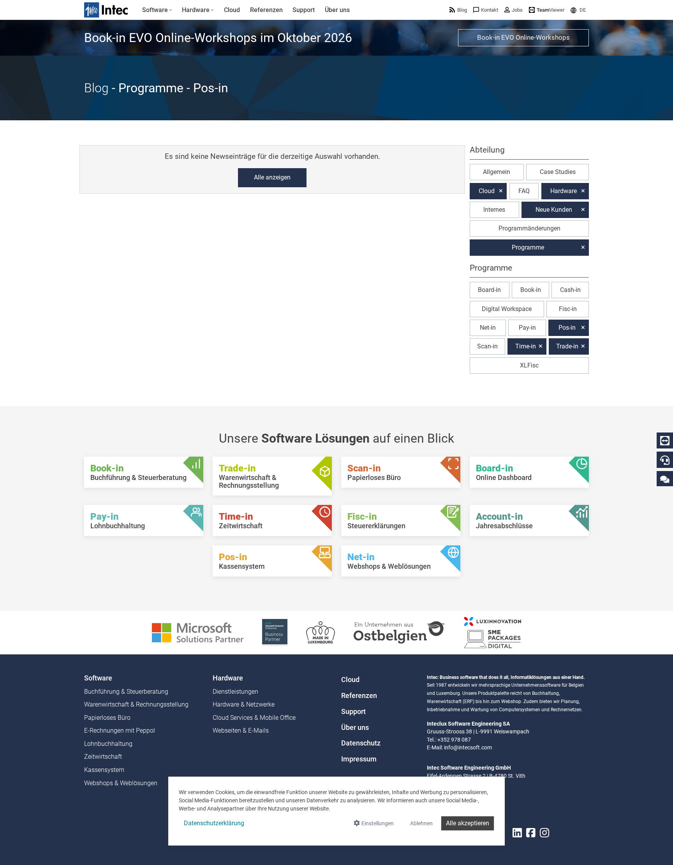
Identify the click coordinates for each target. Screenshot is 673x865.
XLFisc (529, 365)
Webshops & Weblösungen (120, 783)
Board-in (489, 290)
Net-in (488, 327)
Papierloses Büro (107, 717)
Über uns (355, 727)
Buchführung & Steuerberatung (126, 691)
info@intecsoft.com (468, 747)
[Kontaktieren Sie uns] (665, 479)
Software (98, 678)
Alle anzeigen (272, 177)
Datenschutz (361, 743)
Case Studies (558, 172)
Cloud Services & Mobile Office (254, 717)
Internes (494, 209)
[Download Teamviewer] (665, 440)
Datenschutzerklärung (214, 823)
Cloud (487, 191)
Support (353, 712)
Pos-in (567, 327)
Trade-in (567, 346)
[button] (578, 10)
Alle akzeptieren (467, 823)
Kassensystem (104, 770)
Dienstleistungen (235, 691)
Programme (528, 247)
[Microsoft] (197, 632)
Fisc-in (568, 309)
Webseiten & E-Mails (241, 730)
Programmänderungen (529, 228)
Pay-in (527, 327)
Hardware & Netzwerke (244, 704)
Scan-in (487, 346)
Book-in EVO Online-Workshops (523, 37)
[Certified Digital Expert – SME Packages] (492, 632)
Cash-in (570, 290)
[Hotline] (665, 460)
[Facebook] (531, 833)
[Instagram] (544, 833)
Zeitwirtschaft (103, 756)
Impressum (359, 759)
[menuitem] (157, 10)
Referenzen (359, 696)
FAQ (524, 191)
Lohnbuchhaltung (108, 743)
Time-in (525, 346)
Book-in (530, 290)
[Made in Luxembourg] (320, 632)
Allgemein (496, 172)
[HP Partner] (274, 632)
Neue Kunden (554, 209)
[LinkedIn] (517, 833)
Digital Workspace (507, 309)
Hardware (563, 191)
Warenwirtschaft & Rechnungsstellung (136, 704)
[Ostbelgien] (400, 632)
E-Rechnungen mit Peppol (119, 730)
